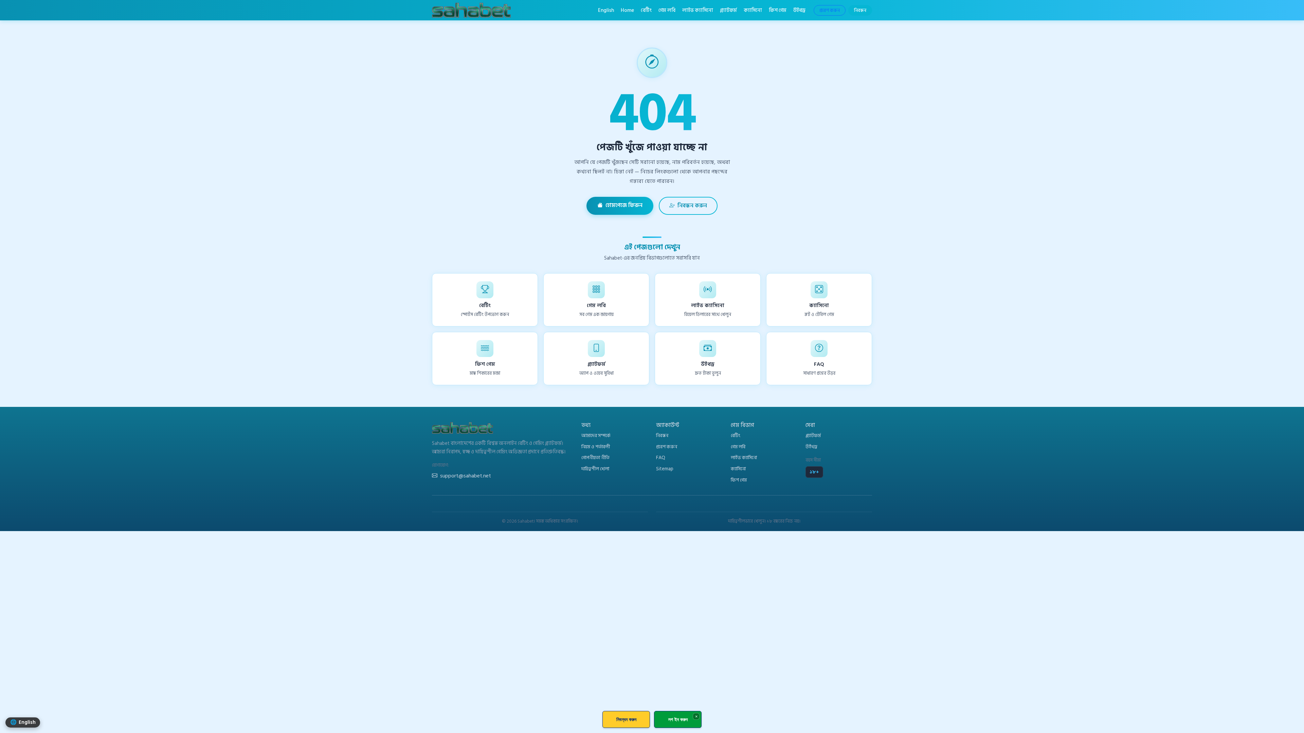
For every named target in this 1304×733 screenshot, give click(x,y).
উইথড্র (799, 10)
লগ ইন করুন (678, 719)
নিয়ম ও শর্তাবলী (595, 447)
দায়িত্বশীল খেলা (595, 469)
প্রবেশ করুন (829, 10)
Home (627, 10)
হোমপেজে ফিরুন (623, 205)
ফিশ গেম (777, 10)
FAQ (660, 458)
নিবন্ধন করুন (692, 205)
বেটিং (646, 10)
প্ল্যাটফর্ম (728, 10)
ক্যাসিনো (753, 10)
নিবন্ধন (860, 10)
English (606, 10)
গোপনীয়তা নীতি (595, 458)
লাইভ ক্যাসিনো (697, 10)
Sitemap (664, 469)
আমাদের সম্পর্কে (596, 435)
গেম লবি (666, 10)
